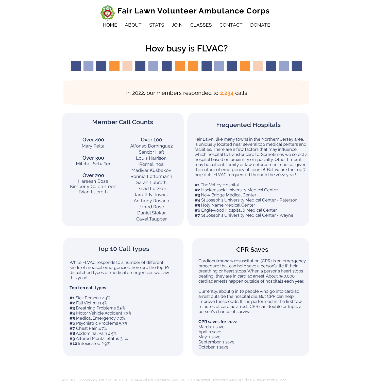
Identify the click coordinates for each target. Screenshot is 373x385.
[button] (133, 25)
